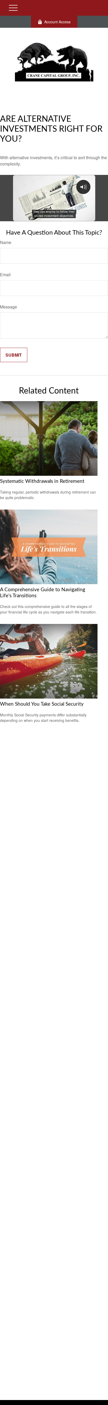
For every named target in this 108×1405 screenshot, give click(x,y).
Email (5, 275)
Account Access (57, 21)
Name (5, 242)
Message (8, 307)
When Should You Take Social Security (42, 704)
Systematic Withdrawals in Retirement (42, 481)
